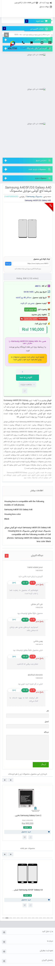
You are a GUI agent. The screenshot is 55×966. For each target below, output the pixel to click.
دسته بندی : (47, 196)
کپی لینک (8, 264)
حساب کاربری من (36, 29)
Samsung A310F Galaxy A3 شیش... (27, 890)
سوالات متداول (44, 6)
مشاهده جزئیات (26, 384)
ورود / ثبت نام (44, 2)
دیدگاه (46, 732)
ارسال (43, 764)
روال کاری (27, 8)
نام (48, 711)
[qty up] (36, 372)
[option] (27, 813)
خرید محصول (26, 831)
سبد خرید (35, 21)
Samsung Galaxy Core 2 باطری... (27, 815)
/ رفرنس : (22, 196)
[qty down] (31, 372)
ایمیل (47, 721)
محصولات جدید (40, 178)
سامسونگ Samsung (34, 196)
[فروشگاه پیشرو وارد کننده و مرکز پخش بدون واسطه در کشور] (12, 45)
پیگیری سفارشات (27, 14)
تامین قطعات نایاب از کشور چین (25, 2)
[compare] (24, 390)
